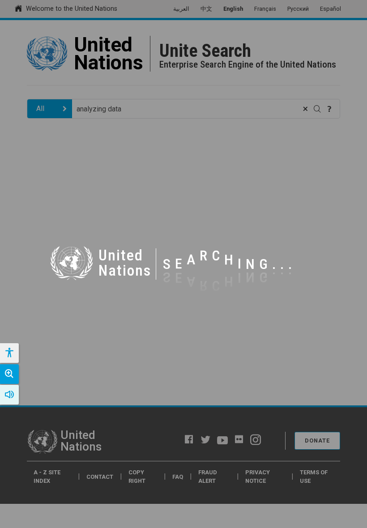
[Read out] (9, 395)
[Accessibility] (9, 353)
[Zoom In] (9, 374)
